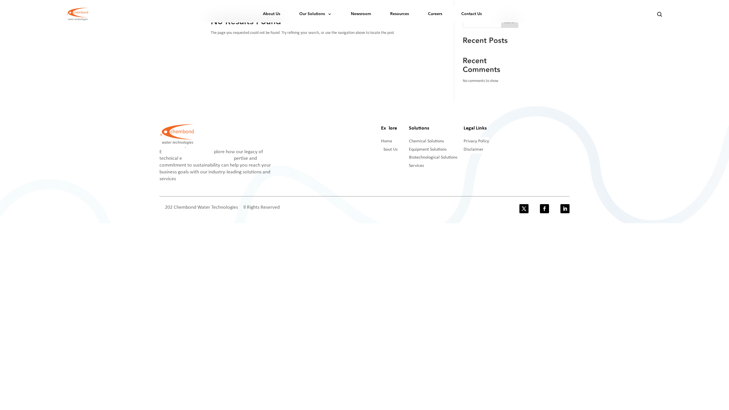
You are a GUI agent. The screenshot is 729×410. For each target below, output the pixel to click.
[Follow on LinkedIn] (565, 208)
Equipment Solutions (428, 149)
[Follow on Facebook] (544, 208)
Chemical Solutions (426, 141)
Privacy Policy (476, 141)
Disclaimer (474, 149)
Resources (399, 14)
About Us (271, 14)
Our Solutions (312, 14)
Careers (435, 14)
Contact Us (471, 14)
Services (416, 165)
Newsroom (361, 14)
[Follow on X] (524, 208)
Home (386, 141)
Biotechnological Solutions (433, 157)
